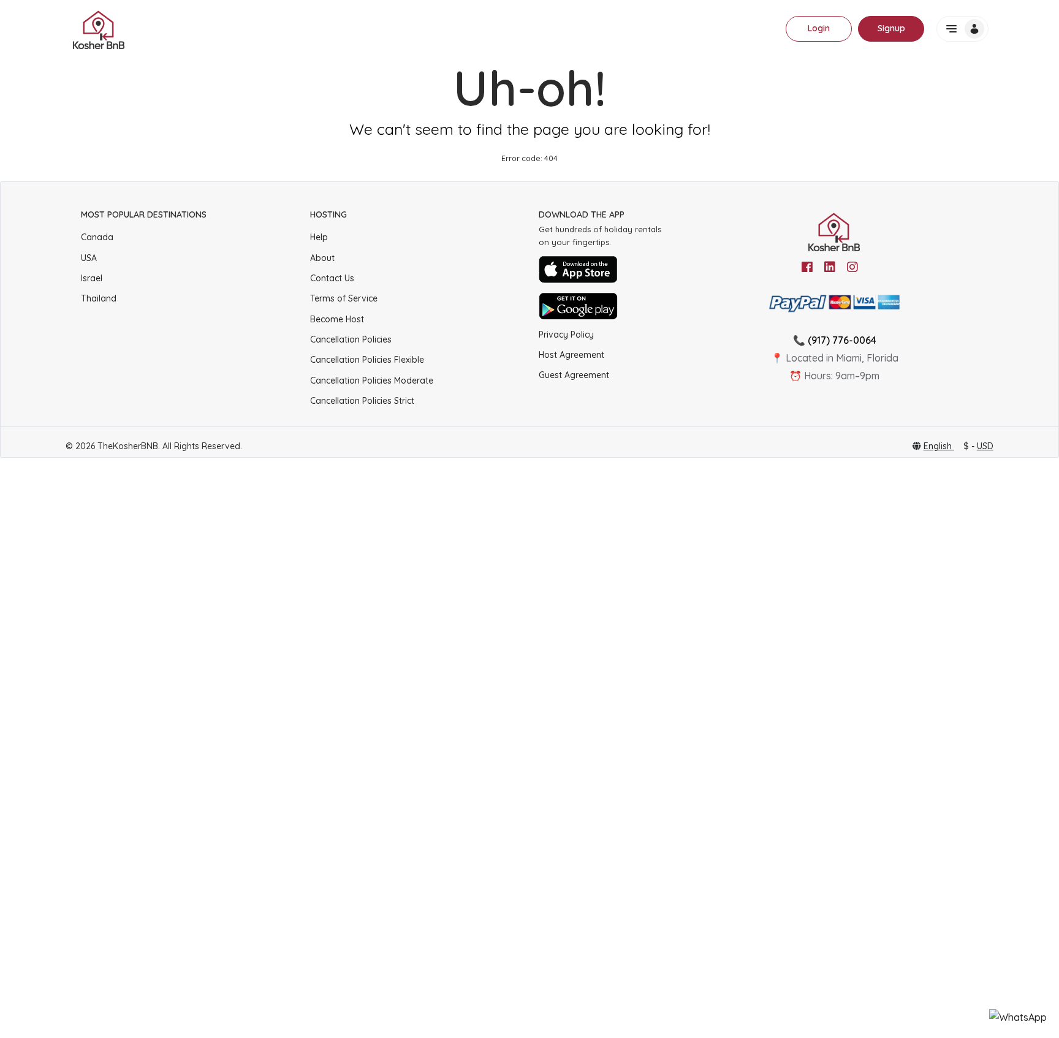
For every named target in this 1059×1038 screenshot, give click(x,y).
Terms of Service (344, 298)
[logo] (98, 28)
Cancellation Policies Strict (362, 400)
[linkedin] (829, 267)
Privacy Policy (566, 334)
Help (319, 237)
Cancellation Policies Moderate (371, 380)
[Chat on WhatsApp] (1018, 1017)
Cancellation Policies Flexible (367, 359)
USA (89, 257)
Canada (97, 237)
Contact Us (332, 278)
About (322, 257)
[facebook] (807, 267)
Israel (91, 278)
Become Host (337, 319)
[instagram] (852, 267)
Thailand (98, 298)
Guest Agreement (574, 375)
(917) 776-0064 (842, 340)
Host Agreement (571, 354)
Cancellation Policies (351, 339)
